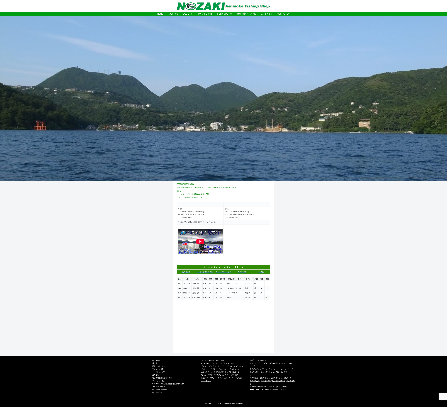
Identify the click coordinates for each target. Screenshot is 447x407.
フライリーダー (255, 363)
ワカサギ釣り (254, 372)
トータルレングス (158, 372)
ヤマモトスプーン (220, 372)
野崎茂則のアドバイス (258, 360)
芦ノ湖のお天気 (158, 392)
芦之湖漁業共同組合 (159, 389)
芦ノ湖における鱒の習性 (259, 378)
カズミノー (224, 369)
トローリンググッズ (234, 378)
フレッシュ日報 (158, 369)
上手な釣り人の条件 (279, 387)
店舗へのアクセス (158, 366)
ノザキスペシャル (227, 363)
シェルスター (225, 375)
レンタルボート (158, 360)
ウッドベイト (229, 366)
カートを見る (206, 381)
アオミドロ (215, 363)
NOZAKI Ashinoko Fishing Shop (212, 360)
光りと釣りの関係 (278, 381)
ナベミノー (215, 369)
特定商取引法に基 (162, 378)
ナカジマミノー (235, 369)
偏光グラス (287, 378)
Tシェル (204, 375)
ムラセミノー (240, 366)
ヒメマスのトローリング (284, 369)
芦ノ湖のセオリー (281, 363)
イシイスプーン (234, 372)
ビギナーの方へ (268, 363)
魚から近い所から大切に (270, 372)
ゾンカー (204, 366)
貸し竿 (154, 363)
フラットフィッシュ (218, 378)
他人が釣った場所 (259, 387)
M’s (210, 366)
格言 (269, 387)
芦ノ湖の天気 (254, 381)
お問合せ (155, 375)
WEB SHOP (205, 363)
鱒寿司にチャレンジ (257, 389)
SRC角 (216, 375)
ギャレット (205, 369)
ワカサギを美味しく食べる (276, 389)
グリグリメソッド (256, 369)
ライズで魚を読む (275, 378)
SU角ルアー (205, 378)
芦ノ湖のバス (266, 381)
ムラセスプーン (206, 372)
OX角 (210, 375)
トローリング (269, 369)
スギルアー (235, 375)
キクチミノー (218, 366)
